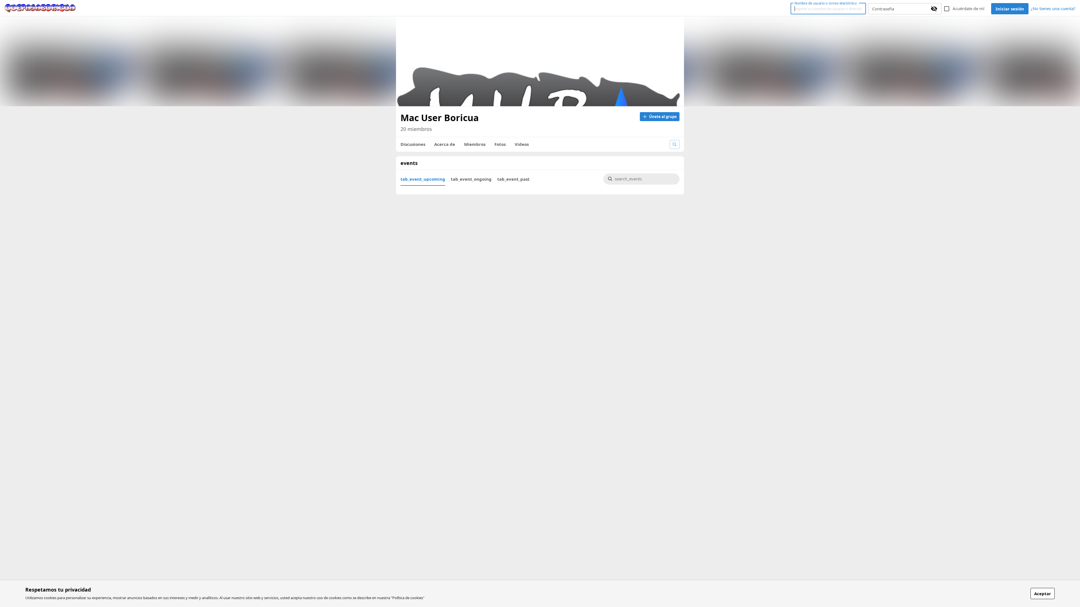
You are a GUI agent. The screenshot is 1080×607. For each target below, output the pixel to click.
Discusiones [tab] (412, 144)
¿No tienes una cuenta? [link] (1053, 8)
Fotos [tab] (500, 144)
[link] (40, 8)
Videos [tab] (522, 144)
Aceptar (1042, 593)
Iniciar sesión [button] (1010, 9)
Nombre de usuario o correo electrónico (826, 3)
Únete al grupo (663, 116)
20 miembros (416, 129)
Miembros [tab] (474, 144)
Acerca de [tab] (444, 144)
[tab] (422, 179)
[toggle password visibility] (934, 8)
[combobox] (644, 179)
